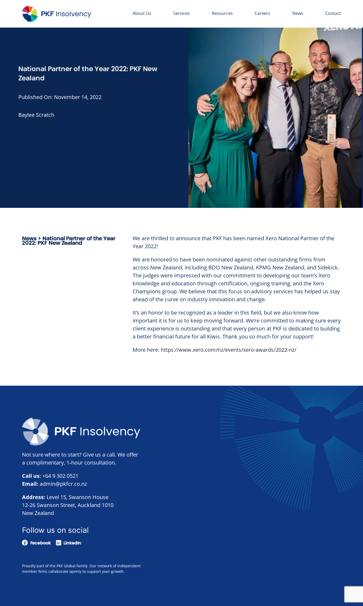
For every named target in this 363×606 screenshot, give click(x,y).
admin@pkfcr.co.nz (63, 483)
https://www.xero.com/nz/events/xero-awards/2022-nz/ (228, 349)
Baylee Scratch (36, 114)
